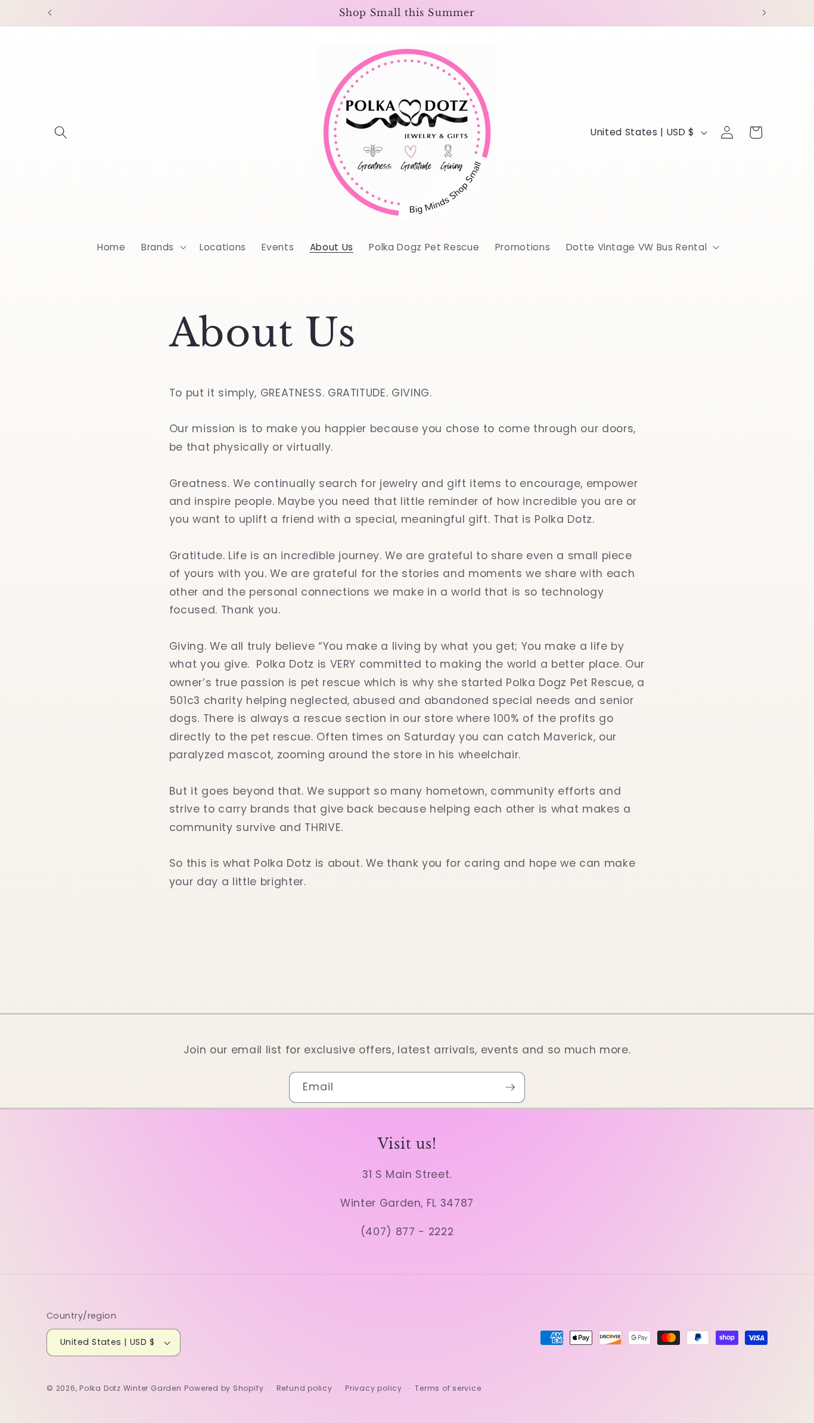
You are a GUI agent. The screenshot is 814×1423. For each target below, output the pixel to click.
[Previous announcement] (50, 12)
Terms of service (448, 1388)
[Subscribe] (510, 1087)
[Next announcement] (764, 12)
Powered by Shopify (223, 1388)
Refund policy (304, 1388)
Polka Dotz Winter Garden (130, 1388)
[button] (60, 132)
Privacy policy (373, 1388)
